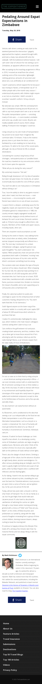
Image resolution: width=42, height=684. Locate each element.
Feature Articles (11, 633)
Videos (6, 665)
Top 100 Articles (11, 659)
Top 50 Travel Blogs (13, 654)
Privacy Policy (10, 670)
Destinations (9, 649)
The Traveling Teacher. (20, 591)
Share (18, 39)
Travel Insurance (11, 639)
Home (6, 623)
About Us (7, 628)
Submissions (9, 644)
